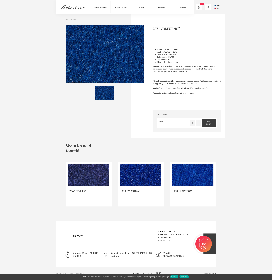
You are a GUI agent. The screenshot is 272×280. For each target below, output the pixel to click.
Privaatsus (184, 277)
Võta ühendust (164, 232)
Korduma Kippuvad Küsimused (171, 235)
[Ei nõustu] (269, 277)
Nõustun (174, 277)
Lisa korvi (208, 123)
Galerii (141, 7)
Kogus (161, 121)
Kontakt (183, 7)
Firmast (162, 7)
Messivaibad (121, 7)
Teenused (162, 241)
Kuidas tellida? (164, 238)
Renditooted (100, 7)
